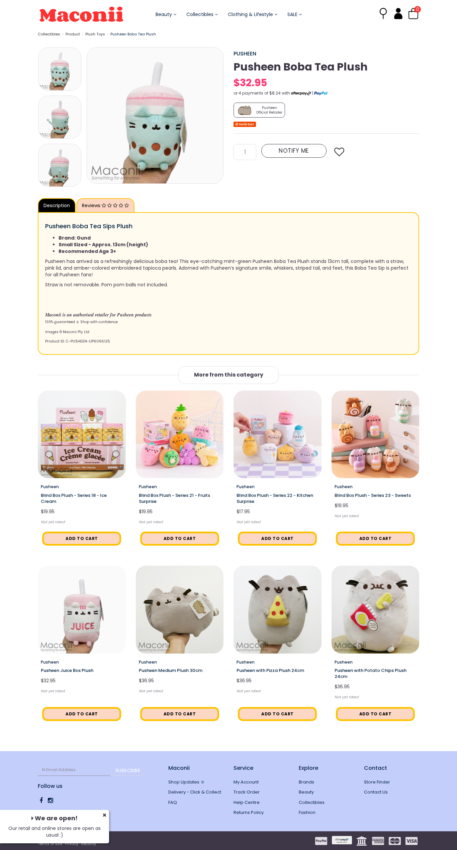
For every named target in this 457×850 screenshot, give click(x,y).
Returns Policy (249, 812)
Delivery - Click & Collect (194, 792)
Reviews (92, 205)
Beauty (164, 14)
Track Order (247, 792)
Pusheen (245, 53)
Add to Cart (82, 538)
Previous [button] (95, 115)
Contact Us (376, 792)
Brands (306, 782)
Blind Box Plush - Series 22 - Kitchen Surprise (275, 498)
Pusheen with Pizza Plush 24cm (270, 670)
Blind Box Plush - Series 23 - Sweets (373, 495)
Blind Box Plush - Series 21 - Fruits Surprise (174, 498)
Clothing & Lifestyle (251, 14)
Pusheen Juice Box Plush (67, 670)
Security (88, 843)
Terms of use (50, 843)
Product (73, 34)
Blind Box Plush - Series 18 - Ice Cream (74, 498)
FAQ (172, 802)
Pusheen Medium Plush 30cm (170, 670)
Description (56, 205)
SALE (293, 14)
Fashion (307, 812)
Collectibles (200, 14)
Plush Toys (95, 34)
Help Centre (247, 802)
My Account (246, 782)
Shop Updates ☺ (186, 782)
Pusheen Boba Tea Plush (133, 34)
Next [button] (215, 115)
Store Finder (377, 782)
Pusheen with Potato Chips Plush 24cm (370, 673)
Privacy (71, 843)
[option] (155, 115)
